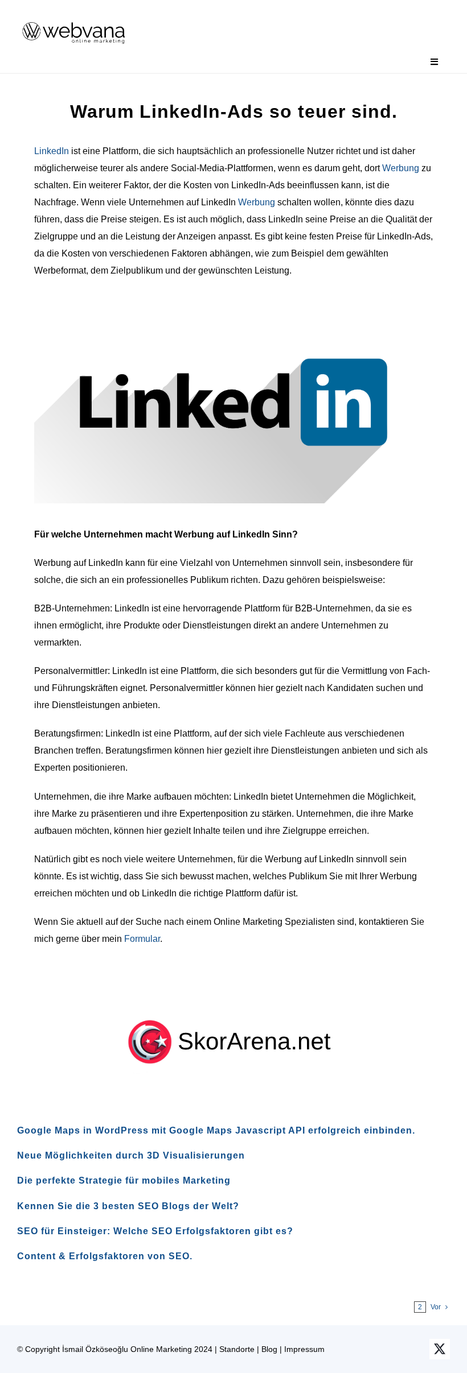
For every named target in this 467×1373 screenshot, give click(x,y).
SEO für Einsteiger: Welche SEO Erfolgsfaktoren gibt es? (155, 1231)
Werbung (400, 168)
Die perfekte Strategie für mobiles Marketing (124, 1180)
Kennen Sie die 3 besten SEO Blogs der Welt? (128, 1206)
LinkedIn (51, 151)
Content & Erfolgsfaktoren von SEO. (104, 1256)
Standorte (237, 1349)
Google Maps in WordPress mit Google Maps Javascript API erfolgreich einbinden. (216, 1130)
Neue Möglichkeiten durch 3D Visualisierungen (131, 1155)
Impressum (304, 1349)
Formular (142, 939)
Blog (269, 1349)
